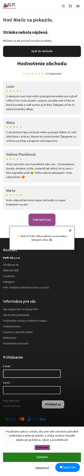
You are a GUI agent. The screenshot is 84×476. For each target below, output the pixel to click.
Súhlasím (42, 457)
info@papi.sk (10, 265)
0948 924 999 (11, 271)
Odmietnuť (42, 468)
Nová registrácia (11, 401)
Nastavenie (42, 447)
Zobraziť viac (42, 219)
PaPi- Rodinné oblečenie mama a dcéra (26, 288)
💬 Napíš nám (67, 467)
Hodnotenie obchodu (42, 63)
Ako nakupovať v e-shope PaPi (20, 309)
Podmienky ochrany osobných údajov (25, 321)
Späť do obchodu (42, 51)
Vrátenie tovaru (11, 326)
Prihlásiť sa (53, 404)
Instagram (8, 282)
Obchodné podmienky (16, 315)
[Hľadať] (63, 6)
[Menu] (78, 6)
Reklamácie (9, 338)
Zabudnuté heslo (11, 406)
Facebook (9, 276)
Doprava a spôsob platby (18, 332)
